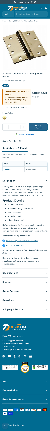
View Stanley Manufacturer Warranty (22, 240)
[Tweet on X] (10, 141)
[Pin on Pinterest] (20, 141)
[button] (46, 8)
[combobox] (25, 14)
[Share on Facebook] (15, 141)
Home (4, 21)
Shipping (5, 107)
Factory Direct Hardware (16, 425)
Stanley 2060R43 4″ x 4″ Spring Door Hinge (23, 21)
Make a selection (38, 127)
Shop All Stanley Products (17, 245)
